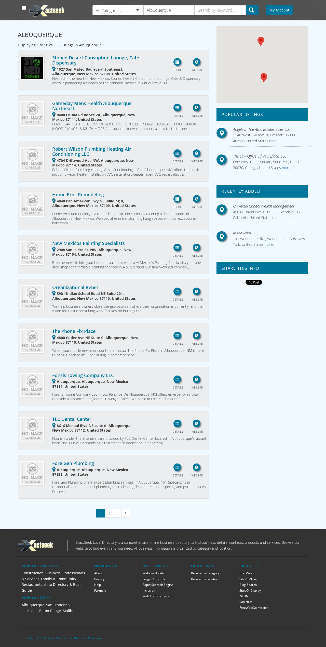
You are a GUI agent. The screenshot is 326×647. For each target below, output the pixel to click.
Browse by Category (205, 573)
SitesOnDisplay (250, 590)
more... (274, 140)
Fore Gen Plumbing (73, 463)
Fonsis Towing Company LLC (83, 375)
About (98, 573)
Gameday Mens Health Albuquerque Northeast (91, 105)
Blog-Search (248, 585)
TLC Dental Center (71, 419)
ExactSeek (246, 573)
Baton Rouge (50, 610)
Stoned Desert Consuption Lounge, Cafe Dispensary (95, 60)
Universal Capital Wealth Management (263, 206)
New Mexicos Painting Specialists (88, 243)
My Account (279, 10)
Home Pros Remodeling (78, 194)
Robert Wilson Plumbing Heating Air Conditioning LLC (91, 151)
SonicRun (245, 602)
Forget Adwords (154, 579)
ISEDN (243, 596)
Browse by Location (205, 579)
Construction (33, 573)
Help (97, 585)
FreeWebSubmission (253, 607)
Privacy (99, 579)
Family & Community (58, 578)
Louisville (29, 610)
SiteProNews (248, 579)
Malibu (69, 610)
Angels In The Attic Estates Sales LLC (261, 129)
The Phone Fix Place (74, 331)
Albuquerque (33, 604)
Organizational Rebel (75, 287)
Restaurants (32, 584)
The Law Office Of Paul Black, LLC (260, 156)
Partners (100, 590)
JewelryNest (242, 232)
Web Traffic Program (157, 596)
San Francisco (58, 604)
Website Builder (154, 573)
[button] (25, 8)
